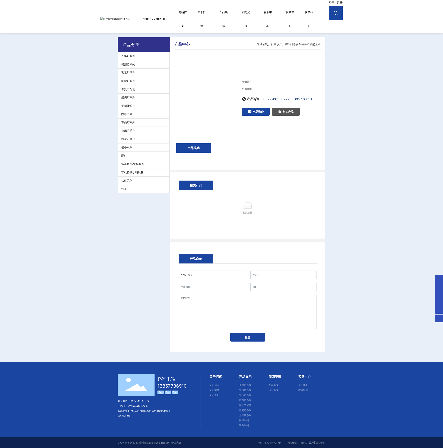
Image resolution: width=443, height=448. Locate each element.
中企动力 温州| (307, 442)
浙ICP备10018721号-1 (270, 442)
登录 (332, 2)
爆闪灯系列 (128, 97)
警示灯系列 (128, 72)
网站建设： (293, 442)
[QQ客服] (439, 286)
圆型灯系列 (128, 80)
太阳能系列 (128, 105)
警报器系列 (128, 64)
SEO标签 (320, 442)
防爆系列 (126, 114)
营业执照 (176, 442)
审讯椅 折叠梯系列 (132, 164)
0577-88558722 (276, 99)
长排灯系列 (128, 56)
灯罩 (124, 188)
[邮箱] (439, 279)
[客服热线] (439, 302)
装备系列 (126, 147)
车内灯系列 (128, 122)
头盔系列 (126, 180)
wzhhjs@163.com (138, 405)
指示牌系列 (128, 130)
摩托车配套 (128, 89)
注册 (340, 2)
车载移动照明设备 (132, 172)
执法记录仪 (128, 139)
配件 (124, 155)
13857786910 (303, 99)
